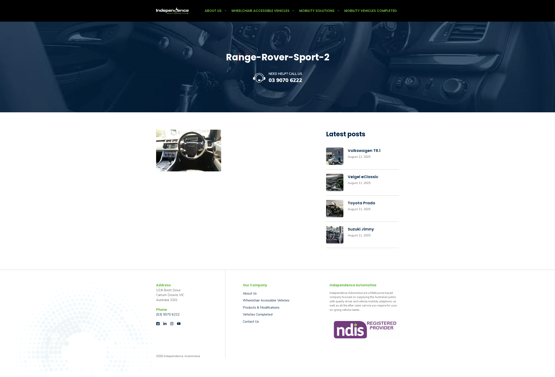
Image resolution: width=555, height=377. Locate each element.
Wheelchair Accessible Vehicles (260, 10)
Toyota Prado (361, 203)
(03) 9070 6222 (168, 314)
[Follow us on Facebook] (158, 323)
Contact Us (251, 321)
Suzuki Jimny (361, 229)
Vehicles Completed (258, 314)
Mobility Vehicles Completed (370, 10)
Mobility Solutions (317, 10)
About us (250, 293)
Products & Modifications (261, 307)
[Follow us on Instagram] (172, 323)
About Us (213, 10)
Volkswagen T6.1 (364, 150)
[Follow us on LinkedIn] (165, 323)
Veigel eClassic (363, 176)
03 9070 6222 (285, 80)
